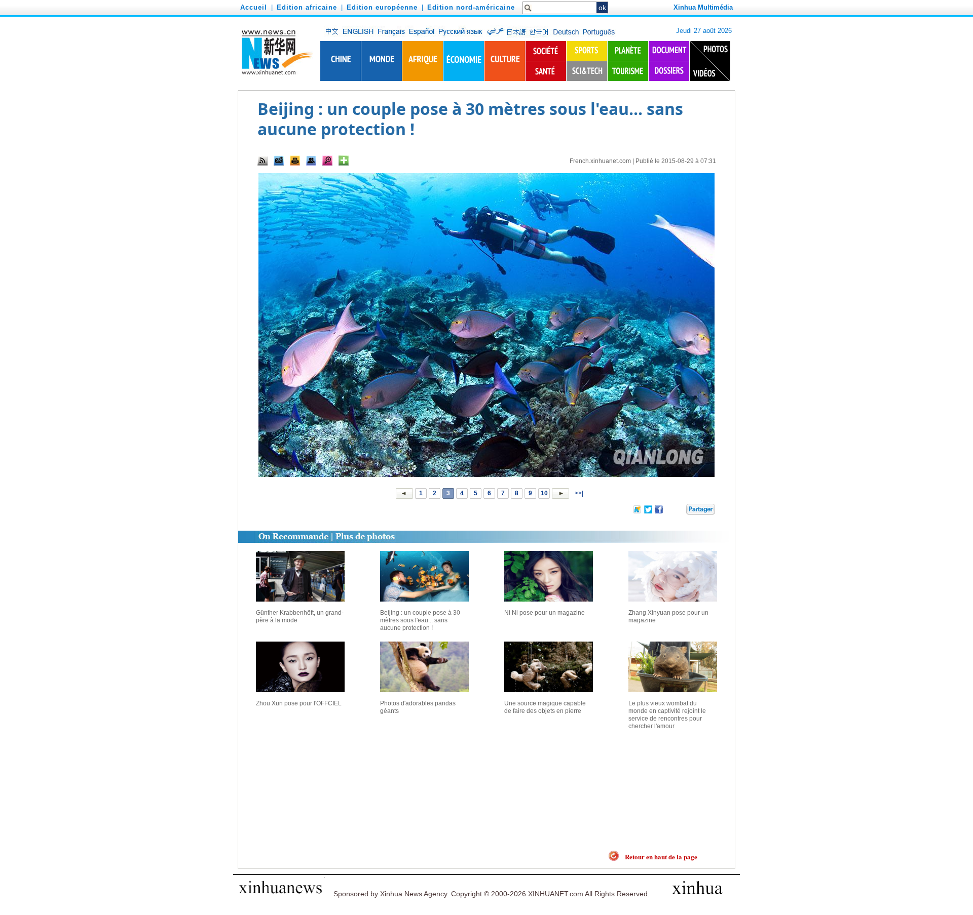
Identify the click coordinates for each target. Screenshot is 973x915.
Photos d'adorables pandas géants (418, 707)
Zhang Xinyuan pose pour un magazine (668, 616)
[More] (344, 160)
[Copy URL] (311, 160)
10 (544, 493)
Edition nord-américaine (471, 7)
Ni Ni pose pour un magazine (544, 612)
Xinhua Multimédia (703, 7)
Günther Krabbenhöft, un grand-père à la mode (300, 616)
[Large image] (327, 160)
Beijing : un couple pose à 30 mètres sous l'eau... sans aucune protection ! (420, 620)
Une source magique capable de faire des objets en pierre (545, 707)
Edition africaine (307, 7)
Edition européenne (382, 7)
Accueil (253, 7)
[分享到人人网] (679, 511)
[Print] (295, 160)
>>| (578, 493)
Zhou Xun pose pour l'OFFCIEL (299, 703)
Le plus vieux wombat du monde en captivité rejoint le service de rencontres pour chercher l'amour (667, 715)
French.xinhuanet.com (600, 161)
